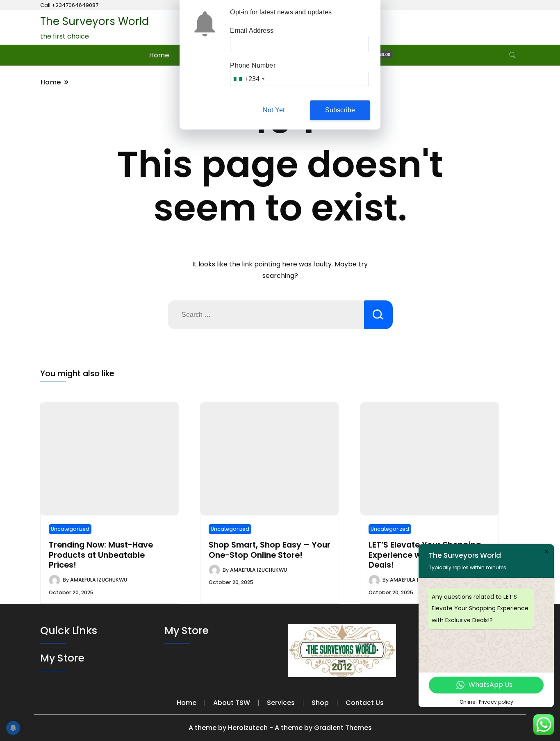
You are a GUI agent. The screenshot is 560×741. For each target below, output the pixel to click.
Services (281, 702)
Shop (320, 702)
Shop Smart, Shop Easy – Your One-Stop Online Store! (269, 549)
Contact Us (365, 702)
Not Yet (274, 110)
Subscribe (340, 110)
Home (159, 55)
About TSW (231, 702)
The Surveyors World (94, 21)
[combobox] (248, 79)
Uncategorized (70, 528)
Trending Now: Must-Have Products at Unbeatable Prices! (101, 555)
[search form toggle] (512, 55)
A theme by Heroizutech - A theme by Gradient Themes (280, 727)
